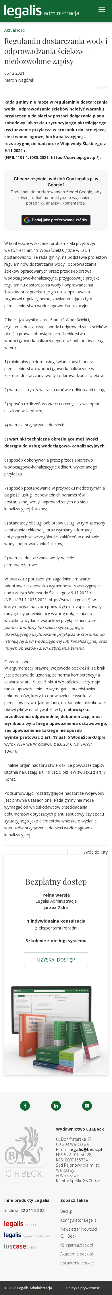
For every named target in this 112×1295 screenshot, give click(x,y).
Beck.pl (67, 1211)
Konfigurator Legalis (78, 1220)
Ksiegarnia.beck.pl (76, 1245)
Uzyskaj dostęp (56, 960)
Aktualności (15, 30)
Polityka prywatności (83, 1287)
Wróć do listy (96, 852)
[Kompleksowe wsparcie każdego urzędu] (41, 11)
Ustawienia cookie (77, 1263)
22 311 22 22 (32, 1210)
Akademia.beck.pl (76, 1254)
